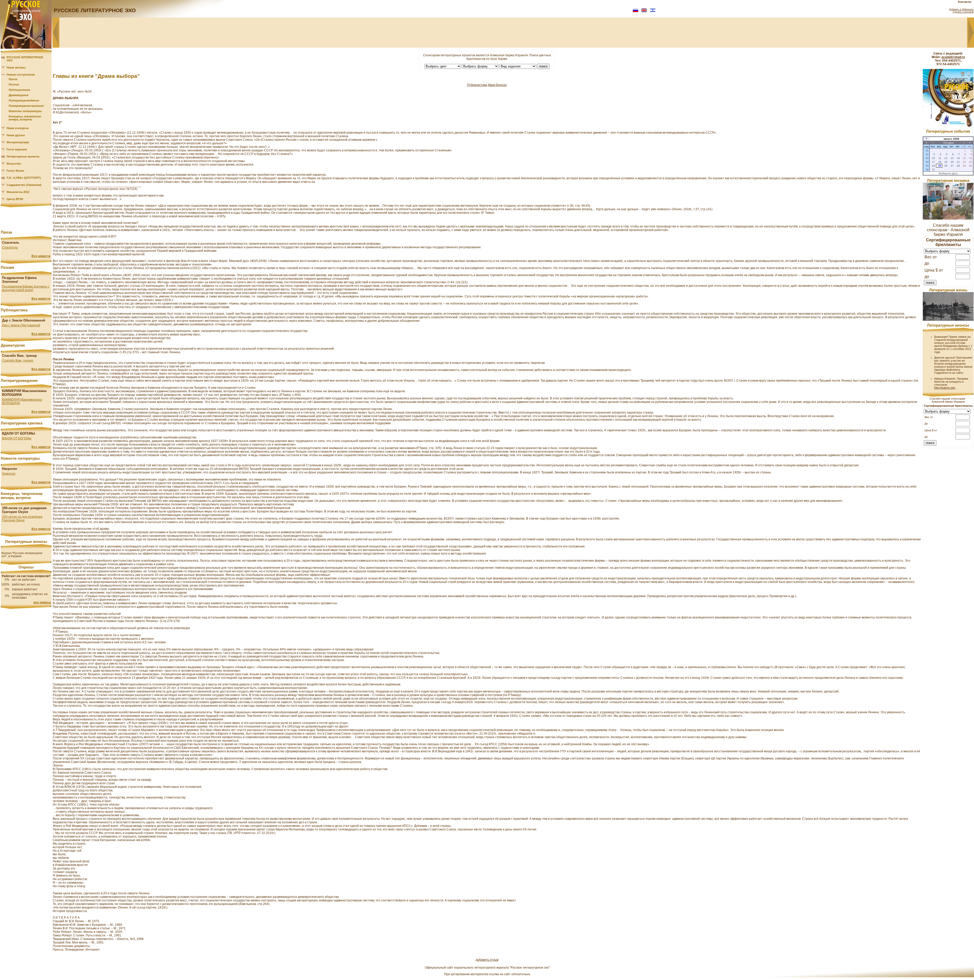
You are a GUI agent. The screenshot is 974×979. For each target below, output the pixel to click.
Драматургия (18, 95)
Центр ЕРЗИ (15, 199)
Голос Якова (15, 170)
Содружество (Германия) (24, 184)
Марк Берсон (497, 85)
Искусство (14, 163)
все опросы (42, 602)
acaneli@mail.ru (953, 57)
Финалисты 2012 (18, 191)
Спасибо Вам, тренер (17, 360)
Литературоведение (24, 100)
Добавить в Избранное (961, 9)
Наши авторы (16, 67)
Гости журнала (17, 149)
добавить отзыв (487, 960)
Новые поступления (21, 74)
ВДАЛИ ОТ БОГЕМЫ (16, 438)
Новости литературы (25, 111)
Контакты (964, 1)
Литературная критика (26, 105)
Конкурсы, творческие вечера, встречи (25, 118)
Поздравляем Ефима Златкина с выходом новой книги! (25, 288)
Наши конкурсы (18, 128)
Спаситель (10, 247)
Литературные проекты (23, 156)
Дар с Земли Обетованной (21, 325)
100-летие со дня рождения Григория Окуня (22, 518)
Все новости (40, 256)
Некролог (8, 473)
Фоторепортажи (18, 142)
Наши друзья (16, 135)
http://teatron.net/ (945, 387)
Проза (13, 79)
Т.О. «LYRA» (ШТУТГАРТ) (24, 177)
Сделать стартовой (963, 12)
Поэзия (14, 84)
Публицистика (19, 89)
